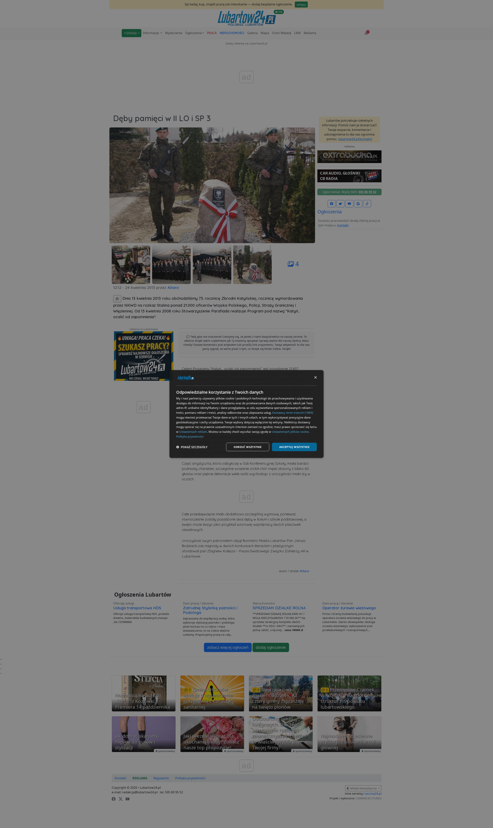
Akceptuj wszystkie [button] (294, 447)
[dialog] (246, 414)
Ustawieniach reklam (193, 432)
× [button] (315, 377)
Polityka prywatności (190, 436)
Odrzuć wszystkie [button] (248, 447)
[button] (191, 447)
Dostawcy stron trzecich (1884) (292, 412)
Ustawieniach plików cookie (290, 432)
